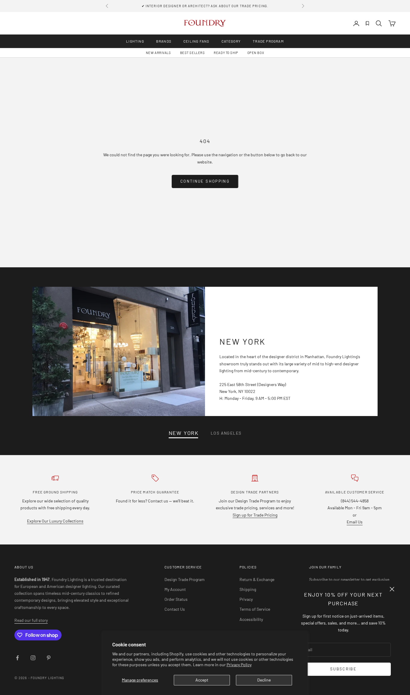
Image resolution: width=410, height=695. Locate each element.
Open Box (255, 53)
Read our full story (31, 620)
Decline (264, 679)
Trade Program (268, 41)
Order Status (176, 599)
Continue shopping (205, 181)
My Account (175, 589)
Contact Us (174, 609)
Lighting (135, 41)
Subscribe (343, 669)
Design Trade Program (184, 579)
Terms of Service (255, 609)
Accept (201, 679)
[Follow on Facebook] (17, 658)
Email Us (355, 521)
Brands (163, 41)
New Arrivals (158, 53)
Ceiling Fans (196, 41)
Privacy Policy (239, 664)
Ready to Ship (226, 53)
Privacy (246, 599)
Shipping (248, 589)
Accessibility (251, 619)
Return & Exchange (257, 579)
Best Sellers (192, 53)
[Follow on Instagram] (33, 658)
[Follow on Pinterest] (49, 658)
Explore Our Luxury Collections (55, 520)
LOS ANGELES (226, 433)
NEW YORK (184, 433)
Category (231, 41)
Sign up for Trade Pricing (255, 514)
